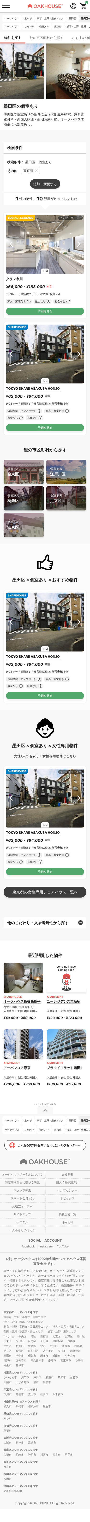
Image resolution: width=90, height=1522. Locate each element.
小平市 (79, 1360)
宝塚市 (8, 1454)
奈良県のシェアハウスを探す (21, 1462)
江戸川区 (58, 471)
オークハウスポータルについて (22, 1174)
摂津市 (20, 1442)
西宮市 (56, 1454)
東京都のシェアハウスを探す (21, 1312)
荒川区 (54, 1346)
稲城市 (20, 1365)
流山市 (32, 1394)
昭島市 (32, 1355)
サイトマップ (22, 1214)
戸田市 (37, 1377)
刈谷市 (8, 1418)
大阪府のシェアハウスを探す (21, 1437)
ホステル (22, 1222)
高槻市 (32, 1442)
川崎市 (20, 1406)
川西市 (44, 1454)
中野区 (8, 1346)
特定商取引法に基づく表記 (22, 1182)
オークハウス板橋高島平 (22, 1001)
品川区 (20, 1341)
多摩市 (52, 1360)
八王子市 (48, 1350)
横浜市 (8, 1406)
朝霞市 (47, 1382)
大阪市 (8, 1442)
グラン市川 (14, 279)
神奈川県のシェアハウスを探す (22, 1401)
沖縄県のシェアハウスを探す (21, 1486)
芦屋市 (69, 1454)
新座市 (50, 1377)
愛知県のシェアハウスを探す (21, 1413)
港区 (33, 1336)
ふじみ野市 (22, 1382)
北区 (43, 1346)
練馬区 (78, 1346)
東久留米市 (37, 1360)
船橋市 (20, 1394)
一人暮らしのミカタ (22, 1230)
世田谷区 (58, 1341)
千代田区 (9, 1336)
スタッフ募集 (22, 1190)
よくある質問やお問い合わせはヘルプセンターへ (49, 1145)
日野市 (8, 1360)
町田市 (56, 1355)
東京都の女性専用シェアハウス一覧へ (45, 892)
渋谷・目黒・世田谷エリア (68, 1326)
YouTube (63, 1246)
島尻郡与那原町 (13, 1491)
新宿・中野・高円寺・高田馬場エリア (26, 1326)
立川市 (62, 1350)
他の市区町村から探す (46, 37)
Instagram (46, 1246)
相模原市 (33, 1406)
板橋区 (66, 1346)
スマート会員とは (22, 1198)
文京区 (56, 1336)
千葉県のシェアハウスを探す (21, 1389)
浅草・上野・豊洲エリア (62, 1331)
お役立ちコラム (22, 1206)
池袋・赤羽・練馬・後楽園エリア (23, 1322)
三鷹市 (8, 1355)
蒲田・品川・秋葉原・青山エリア (23, 1331)
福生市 (8, 1365)
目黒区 (32, 1341)
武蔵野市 (75, 1350)
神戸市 (32, 1454)
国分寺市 (21, 1360)
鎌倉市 (47, 1406)
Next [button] (79, 244)
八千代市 (58, 1394)
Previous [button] (11, 244)
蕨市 (36, 1382)
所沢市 (62, 1377)
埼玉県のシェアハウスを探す (21, 1372)
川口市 (25, 1377)
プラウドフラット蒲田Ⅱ (64, 1068)
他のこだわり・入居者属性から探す (38, 922)
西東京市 (65, 1360)
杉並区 (20, 1346)
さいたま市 (10, 1377)
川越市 (8, 1382)
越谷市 (74, 1377)
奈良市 (8, 1466)
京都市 (8, 1430)
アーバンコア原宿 (17, 1068)
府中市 (20, 1355)
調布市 (44, 1355)
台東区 (13, 471)
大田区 (44, 1341)
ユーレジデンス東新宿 (63, 1001)
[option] (45, 244)
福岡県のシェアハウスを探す (21, 1474)
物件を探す (12, 37)
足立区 (56, 498)
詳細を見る (45, 311)
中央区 (22, 1336)
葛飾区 (13, 498)
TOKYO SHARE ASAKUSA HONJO (33, 388)
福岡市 (8, 1478)
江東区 (13, 525)
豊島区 (32, 1346)
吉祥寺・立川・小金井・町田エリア (25, 1317)
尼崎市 (20, 1454)
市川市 (8, 1394)
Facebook (28, 1246)
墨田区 (81, 1336)
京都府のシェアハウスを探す (21, 1425)
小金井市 (70, 1355)
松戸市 (44, 1394)
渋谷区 (71, 1341)
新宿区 (44, 1336)
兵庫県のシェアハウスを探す (21, 1449)
